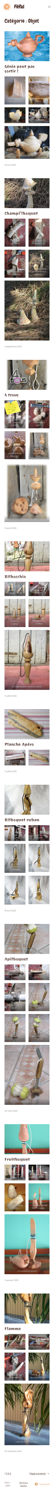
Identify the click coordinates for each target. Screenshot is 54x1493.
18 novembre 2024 (13, 1451)
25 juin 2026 (10, 164)
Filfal (19, 6)
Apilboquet (16, 959)
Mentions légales (23, 1484)
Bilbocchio (15, 576)
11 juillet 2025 (10, 695)
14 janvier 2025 (11, 1280)
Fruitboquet (17, 1159)
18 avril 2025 (10, 910)
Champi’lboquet (21, 213)
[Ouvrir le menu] (49, 7)
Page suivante (40, 1473)
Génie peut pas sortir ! (19, 69)
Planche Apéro (19, 744)
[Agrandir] (21, 753)
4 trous (11, 395)
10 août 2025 (10, 528)
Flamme (12, 1328)
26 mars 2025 (11, 1110)
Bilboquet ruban (21, 820)
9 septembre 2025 (13, 346)
